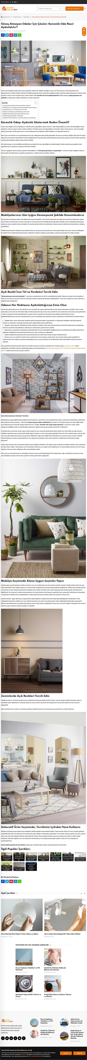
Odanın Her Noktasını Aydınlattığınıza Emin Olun (16, 111)
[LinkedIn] (15, 35)
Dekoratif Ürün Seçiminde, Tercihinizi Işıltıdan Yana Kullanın (19, 118)
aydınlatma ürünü (69, 346)
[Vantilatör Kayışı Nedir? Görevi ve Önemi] (24, 983)
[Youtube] (11, 35)
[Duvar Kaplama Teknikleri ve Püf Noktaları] (24, 957)
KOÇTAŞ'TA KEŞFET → (74, 8)
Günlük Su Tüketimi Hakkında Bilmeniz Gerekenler (48, 1032)
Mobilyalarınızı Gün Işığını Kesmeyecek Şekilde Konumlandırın (20, 107)
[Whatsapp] (19, 35)
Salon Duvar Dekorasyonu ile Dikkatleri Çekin (77, 1021)
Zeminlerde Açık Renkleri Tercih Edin (13, 116)
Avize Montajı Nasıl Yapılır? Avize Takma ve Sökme (19, 934)
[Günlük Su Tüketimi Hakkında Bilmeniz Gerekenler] (52, 957)
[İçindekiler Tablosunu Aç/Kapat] (35, 103)
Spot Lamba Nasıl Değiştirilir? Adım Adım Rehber (62, 934)
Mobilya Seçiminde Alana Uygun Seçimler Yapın (16, 113)
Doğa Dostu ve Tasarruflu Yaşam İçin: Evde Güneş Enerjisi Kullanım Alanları (77, 1034)
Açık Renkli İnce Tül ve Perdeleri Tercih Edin (15, 109)
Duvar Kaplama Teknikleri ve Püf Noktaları (47, 1021)
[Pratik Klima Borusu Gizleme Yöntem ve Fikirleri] (52, 983)
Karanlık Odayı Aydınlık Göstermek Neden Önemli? (17, 105)
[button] (81, 893)
